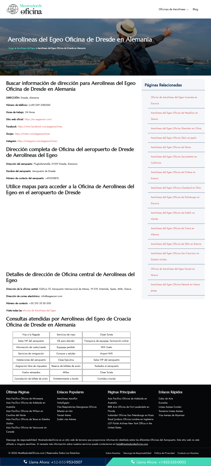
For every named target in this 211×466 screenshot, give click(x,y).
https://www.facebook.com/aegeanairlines (40, 126)
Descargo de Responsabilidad (137, 453)
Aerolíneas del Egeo (26, 48)
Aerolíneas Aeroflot (67, 398)
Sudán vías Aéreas (66, 419)
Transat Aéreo (64, 415)
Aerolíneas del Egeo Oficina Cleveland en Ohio (176, 188)
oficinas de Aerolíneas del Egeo (39, 310)
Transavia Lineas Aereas (171, 411)
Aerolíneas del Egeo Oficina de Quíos (171, 147)
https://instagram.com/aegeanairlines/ (37, 141)
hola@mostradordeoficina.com (132, 444)
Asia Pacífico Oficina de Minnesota (24, 398)
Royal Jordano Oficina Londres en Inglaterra (130, 419)
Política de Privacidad (164, 453)
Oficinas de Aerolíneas (172, 9)
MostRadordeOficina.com (31, 453)
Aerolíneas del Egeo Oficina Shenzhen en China (176, 128)
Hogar (11, 48)
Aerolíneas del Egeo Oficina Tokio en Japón (173, 138)
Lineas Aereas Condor (170, 407)
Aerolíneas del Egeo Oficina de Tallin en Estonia (176, 244)
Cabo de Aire (166, 398)
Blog (195, 9)
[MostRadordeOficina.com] (24, 9)
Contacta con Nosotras (188, 453)
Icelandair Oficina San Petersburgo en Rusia (131, 415)
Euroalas (163, 402)
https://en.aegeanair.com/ (38, 119)
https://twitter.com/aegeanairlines (32, 134)
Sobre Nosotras (113, 453)
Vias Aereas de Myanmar (172, 415)
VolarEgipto (63, 402)
